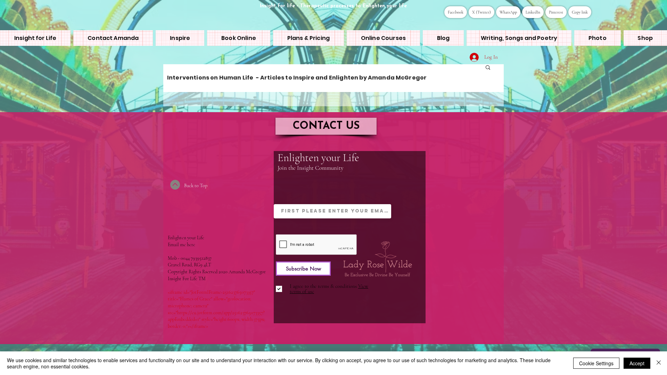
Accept (636, 363)
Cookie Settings (596, 363)
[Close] (658, 363)
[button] (488, 68)
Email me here (181, 245)
